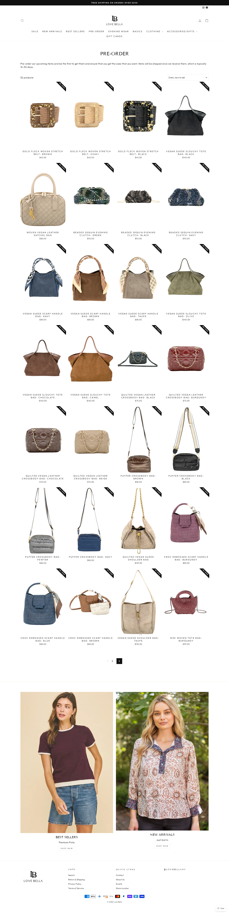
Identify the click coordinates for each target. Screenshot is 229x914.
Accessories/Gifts (181, 31)
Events (119, 884)
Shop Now (67, 848)
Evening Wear (118, 31)
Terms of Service (76, 888)
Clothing (153, 31)
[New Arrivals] (162, 761)
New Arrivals (52, 31)
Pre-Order (96, 31)
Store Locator (122, 888)
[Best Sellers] (66, 762)
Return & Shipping (76, 879)
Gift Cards (114, 36)
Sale (35, 31)
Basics (137, 31)
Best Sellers (75, 31)
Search (71, 875)
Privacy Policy (75, 884)
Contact (120, 875)
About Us (120, 879)
